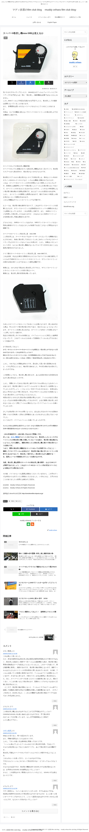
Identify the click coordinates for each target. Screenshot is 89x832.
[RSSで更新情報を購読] (32, 524)
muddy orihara (75, 62)
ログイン (67, 193)
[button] (48, 83)
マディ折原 (7, 731)
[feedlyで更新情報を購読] (28, 524)
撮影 (6, 501)
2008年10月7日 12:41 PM (10, 788)
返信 (55, 701)
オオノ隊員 (15, 437)
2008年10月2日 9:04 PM (10, 733)
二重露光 (12, 501)
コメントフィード (70, 202)
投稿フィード (68, 197)
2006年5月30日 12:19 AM (10, 653)
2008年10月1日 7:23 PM (10, 709)
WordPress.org (69, 206)
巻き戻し (19, 501)
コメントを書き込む (30, 811)
